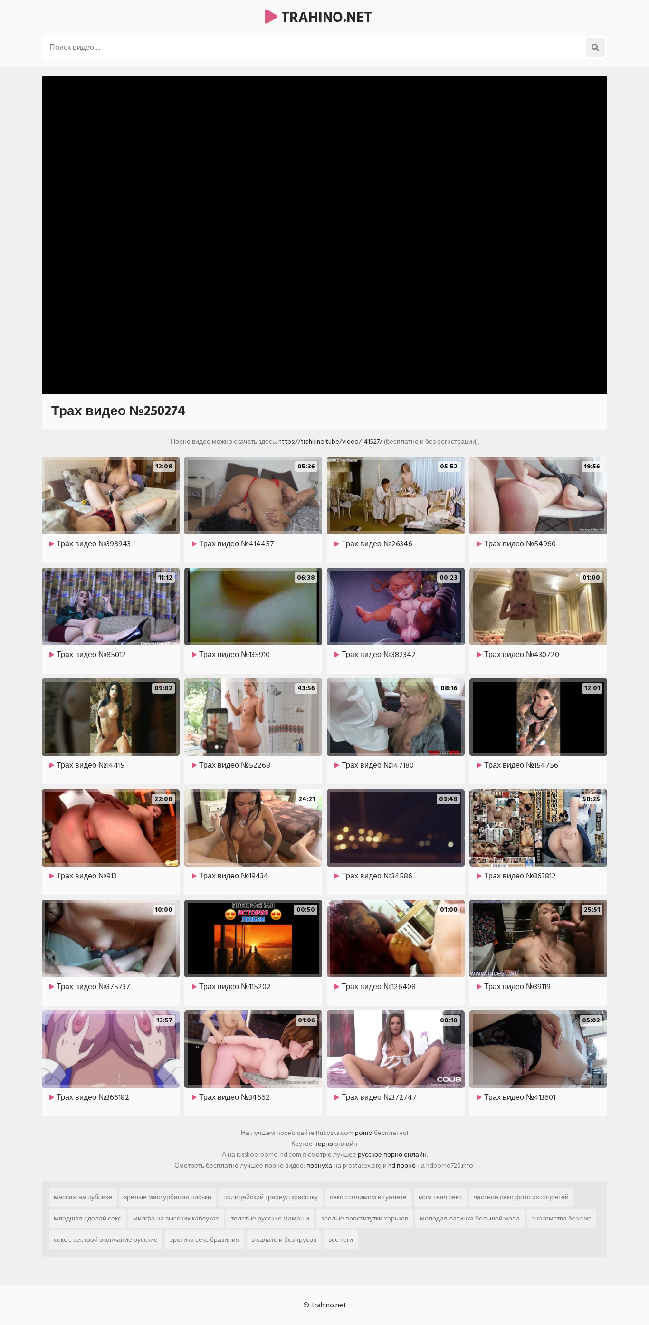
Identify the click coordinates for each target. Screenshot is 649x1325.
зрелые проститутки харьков (364, 1218)
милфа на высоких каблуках (176, 1218)
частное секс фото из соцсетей (521, 1197)
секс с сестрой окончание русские (106, 1239)
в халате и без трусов (283, 1239)
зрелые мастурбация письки (167, 1197)
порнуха (319, 1165)
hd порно (402, 1165)
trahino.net (324, 17)
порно (323, 1143)
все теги (340, 1239)
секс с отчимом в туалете (368, 1197)
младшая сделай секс (87, 1218)
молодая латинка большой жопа (470, 1218)
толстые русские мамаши (270, 1218)
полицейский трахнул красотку (270, 1197)
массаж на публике (83, 1197)
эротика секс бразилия (204, 1239)
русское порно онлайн (392, 1154)
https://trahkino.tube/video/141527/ (330, 441)
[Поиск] (595, 47)
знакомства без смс (562, 1218)
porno (363, 1132)
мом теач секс (440, 1197)
